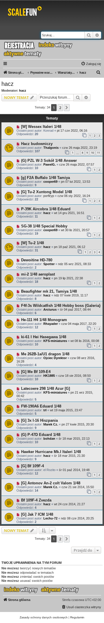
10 (92, 153)
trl (45, 410)
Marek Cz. (50, 424)
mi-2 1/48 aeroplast (38, 274)
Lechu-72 (50, 518)
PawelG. (49, 164)
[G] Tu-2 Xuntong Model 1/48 (46, 192)
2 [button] (60, 107)
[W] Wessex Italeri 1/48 (41, 126)
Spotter (49, 264)
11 (98, 153)
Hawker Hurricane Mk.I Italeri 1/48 (51, 452)
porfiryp (48, 196)
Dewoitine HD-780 (36, 260)
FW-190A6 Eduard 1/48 (41, 406)
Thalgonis (51, 147)
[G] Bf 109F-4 (32, 466)
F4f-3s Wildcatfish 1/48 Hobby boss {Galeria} (61, 305)
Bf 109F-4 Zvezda (36, 500)
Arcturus (50, 309)
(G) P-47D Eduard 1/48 (40, 434)
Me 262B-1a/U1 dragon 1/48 (45, 354)
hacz (7, 84)
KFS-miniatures (55, 341)
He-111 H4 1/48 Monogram (44, 320)
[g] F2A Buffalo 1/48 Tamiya (45, 177)
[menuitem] (91, 63)
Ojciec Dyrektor (55, 358)
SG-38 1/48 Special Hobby (44, 226)
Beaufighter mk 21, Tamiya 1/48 (49, 291)
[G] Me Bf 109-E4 (36, 372)
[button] (67, 107)
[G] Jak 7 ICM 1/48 (37, 514)
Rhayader (50, 323)
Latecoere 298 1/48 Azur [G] (45, 388)
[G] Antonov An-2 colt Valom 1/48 (50, 483)
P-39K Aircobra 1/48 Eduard (45, 209)
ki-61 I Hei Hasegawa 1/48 (43, 337)
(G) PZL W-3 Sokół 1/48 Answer (49, 160)
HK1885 (49, 375)
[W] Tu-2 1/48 (32, 243)
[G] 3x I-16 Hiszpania (39, 420)
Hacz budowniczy (37, 144)
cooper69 (50, 181)
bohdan (49, 438)
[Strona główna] (25, 12)
